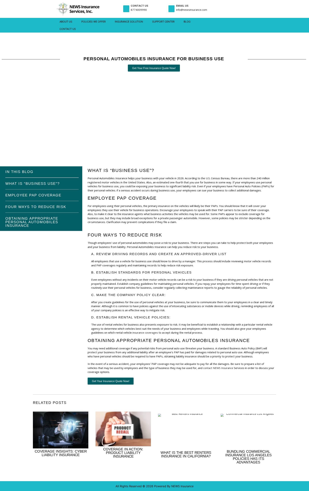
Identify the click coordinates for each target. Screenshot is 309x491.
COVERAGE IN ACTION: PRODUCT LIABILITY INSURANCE (123, 452)
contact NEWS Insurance (218, 368)
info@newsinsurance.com (191, 9)
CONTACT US (68, 28)
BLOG (187, 21)
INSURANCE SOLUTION (129, 21)
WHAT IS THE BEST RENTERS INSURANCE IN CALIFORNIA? (186, 454)
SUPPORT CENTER (163, 21)
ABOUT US (66, 21)
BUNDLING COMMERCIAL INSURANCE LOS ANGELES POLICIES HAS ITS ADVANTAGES (248, 457)
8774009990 (139, 9)
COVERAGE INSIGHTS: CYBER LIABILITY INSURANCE (61, 453)
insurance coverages (145, 332)
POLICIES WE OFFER (93, 21)
